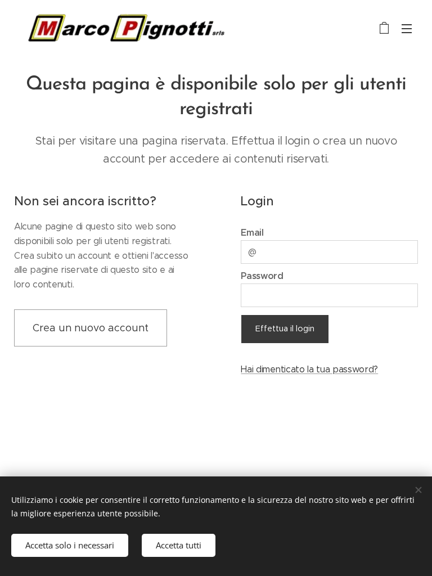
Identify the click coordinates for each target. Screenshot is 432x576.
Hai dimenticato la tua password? (309, 369)
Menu (406, 28)
